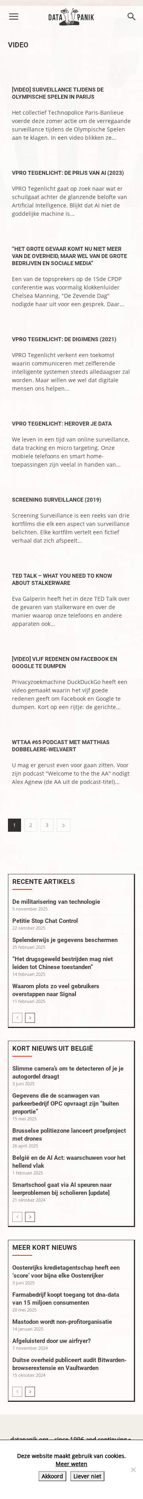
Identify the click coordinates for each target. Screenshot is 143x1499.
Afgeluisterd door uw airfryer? (51, 1341)
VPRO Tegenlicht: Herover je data (62, 423)
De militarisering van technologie (56, 901)
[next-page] (63, 825)
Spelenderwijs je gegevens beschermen (65, 940)
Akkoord (52, 1476)
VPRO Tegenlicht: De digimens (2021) (64, 339)
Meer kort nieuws (44, 1247)
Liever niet (87, 1476)
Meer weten (71, 1464)
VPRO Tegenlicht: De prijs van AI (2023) (68, 173)
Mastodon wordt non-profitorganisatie (62, 1321)
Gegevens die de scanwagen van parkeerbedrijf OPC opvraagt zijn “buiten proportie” (65, 1103)
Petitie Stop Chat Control (45, 920)
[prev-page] (17, 1018)
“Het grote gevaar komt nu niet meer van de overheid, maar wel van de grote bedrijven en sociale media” (69, 256)
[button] (13, 16)
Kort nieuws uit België (52, 1048)
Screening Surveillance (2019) (56, 499)
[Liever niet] (133, 1470)
